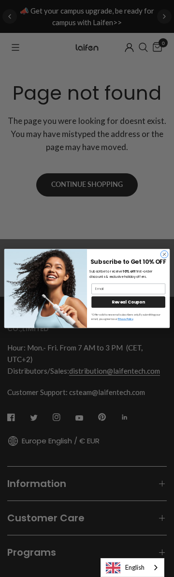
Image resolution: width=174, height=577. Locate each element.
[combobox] (132, 567)
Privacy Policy (125, 319)
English (135, 567)
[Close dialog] (164, 254)
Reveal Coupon (128, 302)
